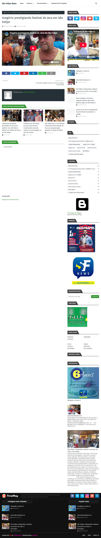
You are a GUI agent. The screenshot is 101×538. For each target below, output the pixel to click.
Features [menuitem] (29, 3)
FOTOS (69, 344)
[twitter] (76, 18)
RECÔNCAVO (70, 348)
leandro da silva (91, 147)
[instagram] (83, 18)
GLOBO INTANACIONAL (74, 144)
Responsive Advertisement (10, 199)
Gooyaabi (34, 535)
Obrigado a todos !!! (82, 71)
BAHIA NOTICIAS (73, 138)
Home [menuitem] (22, 3)
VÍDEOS (86, 344)
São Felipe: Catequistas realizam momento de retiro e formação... (87, 90)
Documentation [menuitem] (42, 3)
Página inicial (7, 12)
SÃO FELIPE (87, 346)
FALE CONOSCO (88, 348)
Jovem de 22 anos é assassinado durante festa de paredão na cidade (86, 112)
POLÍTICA (70, 346)
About (89, 535)
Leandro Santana (9, 26)
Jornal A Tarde (81, 147)
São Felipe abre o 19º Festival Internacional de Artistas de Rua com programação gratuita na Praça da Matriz (54, 127)
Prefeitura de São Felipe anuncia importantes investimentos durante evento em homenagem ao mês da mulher (32, 128)
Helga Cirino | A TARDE (89, 144)
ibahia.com (71, 147)
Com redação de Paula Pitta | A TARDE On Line (81, 141)
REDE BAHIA (86, 151)
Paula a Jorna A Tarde (74, 151)
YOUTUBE (70, 339)
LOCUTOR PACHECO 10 (83, 80)
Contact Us (96, 535)
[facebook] (70, 18)
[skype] (96, 18)
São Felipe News (9, 3)
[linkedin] (97, 496)
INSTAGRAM (87, 337)
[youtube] (90, 18)
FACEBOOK (70, 337)
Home (83, 535)
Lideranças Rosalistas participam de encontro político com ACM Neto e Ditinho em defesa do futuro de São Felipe (11, 128)
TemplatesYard (17, 535)
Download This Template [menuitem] (59, 3)
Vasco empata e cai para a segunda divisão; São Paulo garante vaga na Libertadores (85, 100)
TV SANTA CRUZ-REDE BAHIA (76, 154)
